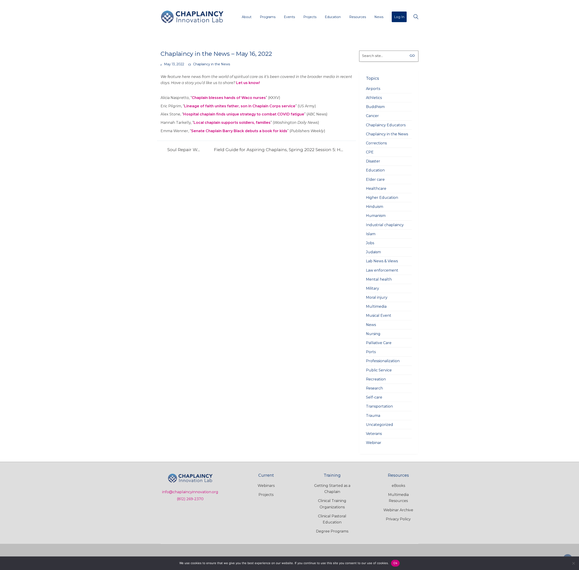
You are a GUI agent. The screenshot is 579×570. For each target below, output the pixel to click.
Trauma (373, 415)
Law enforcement (382, 270)
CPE (370, 152)
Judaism (373, 252)
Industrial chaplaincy (385, 225)
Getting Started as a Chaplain (332, 488)
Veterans (374, 434)
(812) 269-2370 (190, 499)
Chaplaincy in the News (211, 64)
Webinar (373, 443)
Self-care (374, 397)
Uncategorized (379, 424)
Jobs (370, 243)
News (371, 325)
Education (375, 170)
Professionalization (383, 361)
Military (372, 288)
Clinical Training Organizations (332, 504)
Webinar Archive (398, 510)
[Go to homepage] (192, 16)
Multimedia (376, 306)
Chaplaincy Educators (386, 125)
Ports (371, 352)
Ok (395, 563)
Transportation (379, 406)
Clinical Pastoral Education (332, 519)
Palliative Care (379, 343)
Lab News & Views (382, 261)
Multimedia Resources (398, 498)
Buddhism (375, 107)
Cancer (372, 116)
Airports (373, 89)
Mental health (379, 279)
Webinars (266, 485)
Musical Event (378, 315)
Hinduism (374, 206)
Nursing (373, 334)
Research (374, 388)
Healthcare (376, 188)
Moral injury (376, 297)
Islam (370, 234)
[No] (573, 563)
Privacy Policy (398, 519)
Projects (266, 495)
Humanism (376, 215)
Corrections (376, 143)
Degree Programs (332, 531)
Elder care (375, 179)
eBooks (398, 485)
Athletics (374, 98)
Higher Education (382, 197)
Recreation (376, 379)
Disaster (373, 161)
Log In (399, 17)
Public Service (379, 370)
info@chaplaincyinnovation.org (190, 492)
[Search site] (415, 17)
